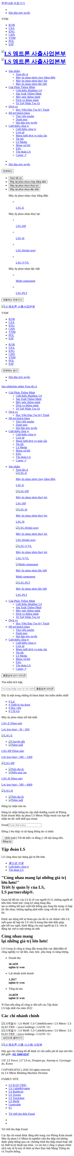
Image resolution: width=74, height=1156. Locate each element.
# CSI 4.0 (14, 711)
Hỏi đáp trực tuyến (19, 12)
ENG (12, 31)
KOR (12, 25)
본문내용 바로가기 (13, 3)
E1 (10, 1107)
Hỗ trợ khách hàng (19, 113)
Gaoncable (15, 1104)
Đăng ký (7, 841)
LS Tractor (15, 1094)
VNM (12, 37)
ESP (11, 44)
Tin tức (20, 138)
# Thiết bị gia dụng (19, 704)
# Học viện (15, 707)
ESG (18, 148)
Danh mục (22, 119)
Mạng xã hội (23, 145)
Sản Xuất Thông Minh (28, 93)
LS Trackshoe (16, 1098)
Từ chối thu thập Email (22, 1113)
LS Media (21, 142)
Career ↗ (21, 155)
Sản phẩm (14, 71)
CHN (12, 34)
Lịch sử (20, 132)
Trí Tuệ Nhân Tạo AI (28, 103)
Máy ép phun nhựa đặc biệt (31, 83)
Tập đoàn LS (23, 151)
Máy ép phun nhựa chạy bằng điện (35, 77)
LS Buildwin (16, 1091)
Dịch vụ (13, 106)
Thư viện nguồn (25, 116)
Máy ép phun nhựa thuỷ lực (31, 80)
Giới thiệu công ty (19, 125)
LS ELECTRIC (18, 1085)
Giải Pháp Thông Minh (22, 87)
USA (12, 28)
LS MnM (14, 1101)
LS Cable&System (19, 1088)
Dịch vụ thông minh (27, 100)
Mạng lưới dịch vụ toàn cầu (31, 135)
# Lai (12, 701)
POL (11, 41)
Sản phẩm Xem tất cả (25, 386)
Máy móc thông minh (28, 96)
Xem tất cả (22, 74)
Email (4, 824)
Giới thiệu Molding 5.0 (29, 90)
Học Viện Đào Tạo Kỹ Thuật (32, 109)
